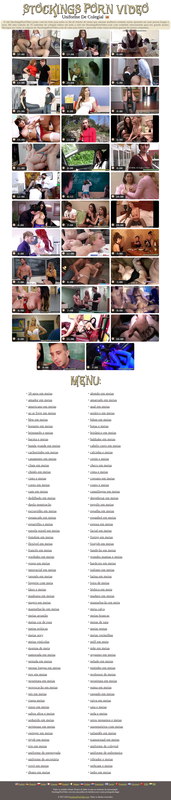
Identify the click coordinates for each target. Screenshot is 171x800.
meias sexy (35, 635)
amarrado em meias (103, 400)
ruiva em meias (100, 700)
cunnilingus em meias (105, 491)
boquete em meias (40, 426)
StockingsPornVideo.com (79, 797)
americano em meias (42, 406)
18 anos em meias (40, 393)
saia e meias (98, 707)
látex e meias (37, 589)
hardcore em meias (103, 563)
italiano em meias (102, 570)
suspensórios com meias (106, 726)
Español (65, 784)
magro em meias (39, 602)
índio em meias (100, 772)
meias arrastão (38, 615)
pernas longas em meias (44, 668)
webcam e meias (101, 766)
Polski (43, 784)
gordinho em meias (41, 557)
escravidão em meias (42, 511)
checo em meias (101, 465)
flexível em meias (40, 543)
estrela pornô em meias (44, 530)
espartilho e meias (40, 524)
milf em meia (99, 641)
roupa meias (36, 700)
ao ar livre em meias (42, 413)
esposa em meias (101, 524)
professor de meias (103, 674)
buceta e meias (38, 439)
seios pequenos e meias (106, 720)
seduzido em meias (41, 720)
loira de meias (99, 583)
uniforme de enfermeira (106, 752)
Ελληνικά (135, 784)
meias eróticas (38, 628)
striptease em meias (41, 726)
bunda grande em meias (44, 445)
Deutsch (32, 784)
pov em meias (37, 674)
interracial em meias (42, 570)
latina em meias (101, 576)
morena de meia (39, 648)
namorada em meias (41, 654)
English (22, 784)
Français (54, 784)
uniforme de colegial (104, 746)
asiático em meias (102, 413)
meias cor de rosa (40, 622)
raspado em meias (102, 694)
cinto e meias (37, 478)
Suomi (111, 784)
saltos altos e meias (41, 713)
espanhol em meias (103, 517)
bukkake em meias (102, 439)
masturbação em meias (43, 609)
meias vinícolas (38, 641)
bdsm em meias (100, 419)
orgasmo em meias (103, 654)
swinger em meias (40, 733)
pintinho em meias (102, 668)
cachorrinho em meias (43, 452)
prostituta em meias (41, 681)
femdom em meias (40, 537)
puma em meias (101, 687)
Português (123, 784)
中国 (146, 784)
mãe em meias (100, 648)
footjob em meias (102, 543)
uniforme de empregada (44, 752)
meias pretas (98, 628)
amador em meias (40, 400)
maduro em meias (102, 596)
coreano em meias (102, 478)
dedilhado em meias (41, 498)
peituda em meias (40, 661)
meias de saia (99, 622)
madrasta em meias (41, 596)
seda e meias (98, 713)
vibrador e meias (101, 759)
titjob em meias (38, 739)
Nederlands (99, 784)
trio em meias (37, 746)
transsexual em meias (104, 739)
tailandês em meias (103, 733)
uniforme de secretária (43, 759)
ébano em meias (39, 772)
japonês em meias (40, 576)
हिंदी (154, 784)
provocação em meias (43, 687)
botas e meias (99, 426)
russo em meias (38, 707)
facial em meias (101, 530)
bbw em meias (38, 419)
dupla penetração (39, 504)
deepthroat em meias (104, 498)
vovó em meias (38, 766)
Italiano (76, 784)
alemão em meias (102, 393)
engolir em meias (102, 504)
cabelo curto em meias (105, 445)
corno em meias (39, 485)
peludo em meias (101, 661)
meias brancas (99, 615)
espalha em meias (102, 511)
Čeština (87, 784)
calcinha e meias (101, 452)
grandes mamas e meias (106, 557)
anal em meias (100, 406)
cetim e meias (99, 459)
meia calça (97, 609)
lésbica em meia (101, 589)
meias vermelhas (101, 635)
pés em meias (37, 694)
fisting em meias (101, 537)
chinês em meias (39, 472)
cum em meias (38, 491)
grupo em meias (39, 563)
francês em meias (40, 550)
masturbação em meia (105, 602)
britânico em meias (103, 432)
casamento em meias (42, 459)
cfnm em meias (38, 465)
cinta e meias (99, 472)
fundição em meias (103, 550)
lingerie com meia (40, 583)
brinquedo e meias (40, 432)
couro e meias (99, 485)
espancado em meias (42, 517)
